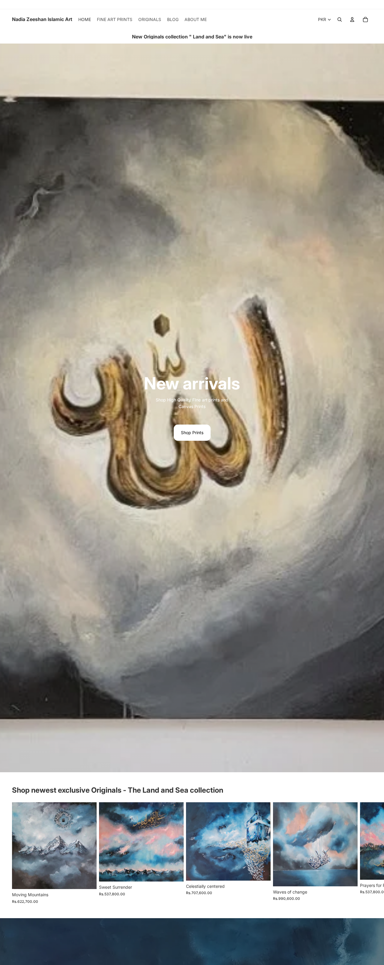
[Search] (339, 19)
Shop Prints (192, 432)
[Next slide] (365, 853)
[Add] (87, 879)
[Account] (352, 19)
